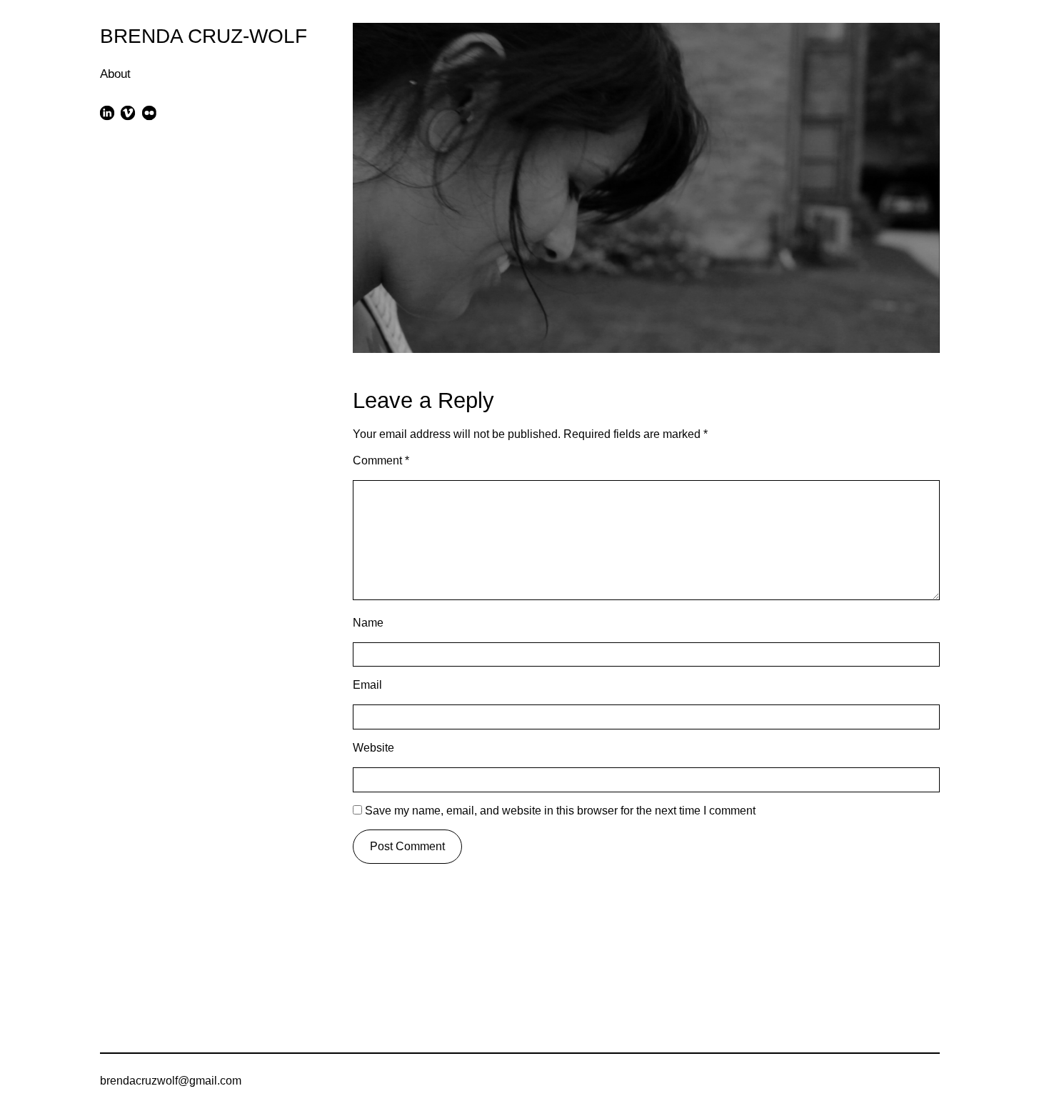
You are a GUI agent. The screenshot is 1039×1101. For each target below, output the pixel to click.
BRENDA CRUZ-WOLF (203, 35)
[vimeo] (128, 112)
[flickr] (148, 112)
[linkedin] (107, 112)
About (115, 74)
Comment (381, 460)
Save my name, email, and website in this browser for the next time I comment (560, 810)
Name (368, 623)
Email (367, 685)
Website (373, 748)
